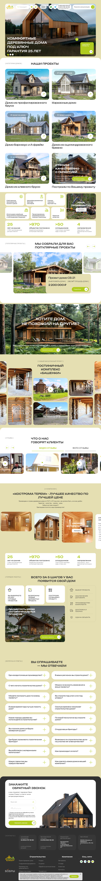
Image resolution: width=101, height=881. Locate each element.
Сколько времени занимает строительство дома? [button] (68, 708)
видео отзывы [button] (47, 448)
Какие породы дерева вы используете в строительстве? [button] (23, 719)
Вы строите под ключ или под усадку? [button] (69, 697)
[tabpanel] (50, 30)
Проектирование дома (26, 860)
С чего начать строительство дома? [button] (25, 686)
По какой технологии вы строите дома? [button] (70, 719)
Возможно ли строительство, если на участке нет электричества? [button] (71, 741)
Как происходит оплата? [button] (66, 751)
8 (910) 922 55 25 (47, 840)
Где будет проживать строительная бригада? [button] (25, 741)
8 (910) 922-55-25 (64, 5)
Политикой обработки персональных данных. (54, 878)
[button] (18, 7)
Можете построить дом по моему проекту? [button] (24, 697)
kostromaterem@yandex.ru (63, 8)
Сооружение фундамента (27, 863)
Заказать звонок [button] (20, 823)
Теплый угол (42, 871)
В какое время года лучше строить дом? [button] (25, 708)
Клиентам (61, 866)
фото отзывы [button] (80, 448)
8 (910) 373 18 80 (27, 840)
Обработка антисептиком (47, 866)
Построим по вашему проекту (72, 34)
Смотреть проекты (86, 45)
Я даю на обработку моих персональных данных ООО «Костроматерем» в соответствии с (22, 815)
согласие (17, 812)
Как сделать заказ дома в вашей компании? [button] (70, 762)
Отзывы (60, 863)
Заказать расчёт (47, 350)
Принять (74, 876)
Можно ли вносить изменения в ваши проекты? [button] (70, 686)
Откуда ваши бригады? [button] (66, 729)
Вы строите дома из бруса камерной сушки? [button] (21, 730)
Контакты (61, 869)
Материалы (62, 860)
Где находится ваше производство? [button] (25, 675)
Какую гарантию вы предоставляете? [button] (18, 762)
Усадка (41, 860)
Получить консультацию (82, 7)
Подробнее (77, 289)
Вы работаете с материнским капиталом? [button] (22, 751)
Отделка (41, 863)
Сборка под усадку (25, 871)
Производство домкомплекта (23, 867)
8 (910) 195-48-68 (64, 7)
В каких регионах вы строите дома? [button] (71, 675)
